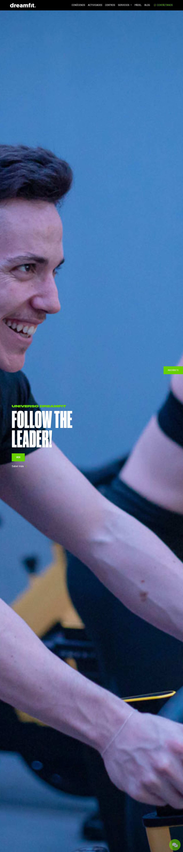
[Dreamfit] (23, 5)
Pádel (138, 5)
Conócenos (78, 5)
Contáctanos (164, 5)
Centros (110, 5)
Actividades (95, 5)
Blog (147, 5)
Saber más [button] (18, 460)
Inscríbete (173, 370)
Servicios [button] (124, 5)
